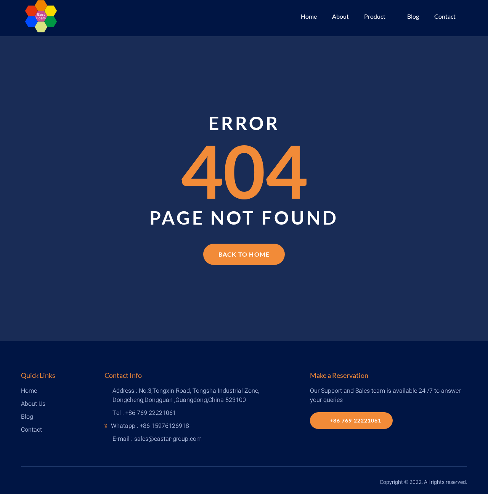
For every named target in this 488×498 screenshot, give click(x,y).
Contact (445, 16)
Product (374, 16)
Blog (413, 16)
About (340, 16)
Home (309, 16)
